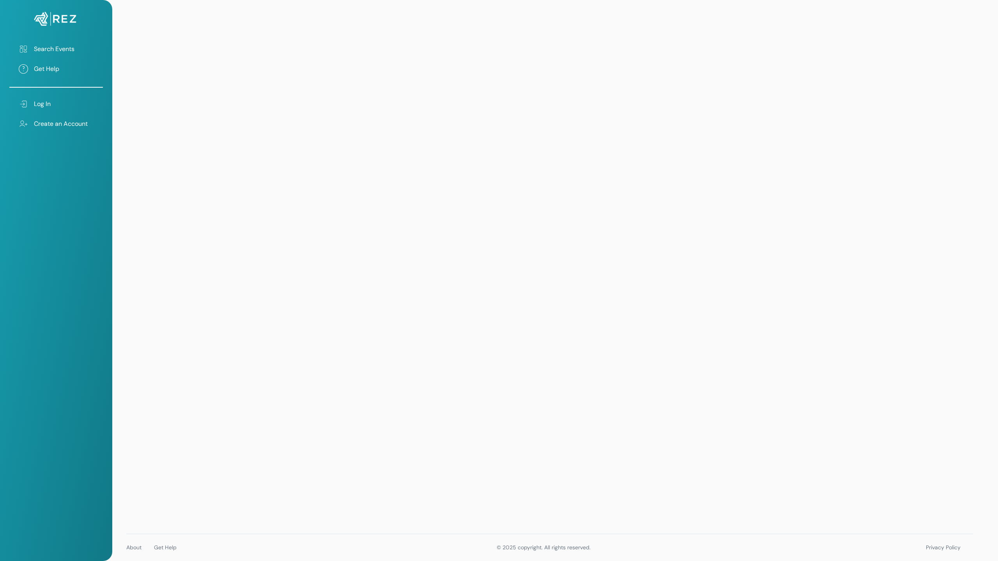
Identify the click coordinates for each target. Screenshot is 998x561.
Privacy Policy (943, 547)
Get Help (165, 547)
